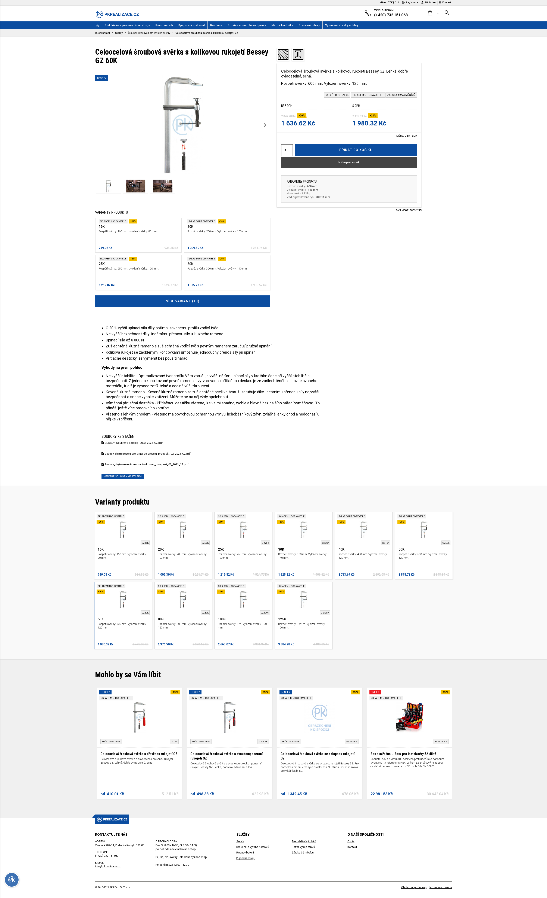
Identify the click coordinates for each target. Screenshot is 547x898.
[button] (433, 13)
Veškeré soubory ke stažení (123, 476)
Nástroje (216, 25)
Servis (240, 841)
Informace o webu (440, 887)
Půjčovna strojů (245, 858)
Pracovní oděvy (309, 25)
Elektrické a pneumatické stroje (127, 25)
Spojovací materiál (191, 25)
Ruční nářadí (164, 25)
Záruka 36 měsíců (303, 852)
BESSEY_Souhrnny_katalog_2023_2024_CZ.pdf (134, 442)
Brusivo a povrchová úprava (247, 25)
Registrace (412, 2)
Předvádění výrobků (304, 841)
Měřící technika (282, 25)
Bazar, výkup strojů (303, 847)
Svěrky (119, 32)
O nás (350, 841)
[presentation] (264, 125)
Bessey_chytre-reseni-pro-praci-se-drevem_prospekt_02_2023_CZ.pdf (148, 453)
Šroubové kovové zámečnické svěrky (149, 32)
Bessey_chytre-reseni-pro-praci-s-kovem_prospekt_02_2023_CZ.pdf (146, 464)
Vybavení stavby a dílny (341, 25)
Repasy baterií (245, 852)
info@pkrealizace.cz (108, 866)
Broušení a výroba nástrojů (252, 847)
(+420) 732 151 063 (107, 855)
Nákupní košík (349, 162)
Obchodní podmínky (413, 887)
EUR (396, 2)
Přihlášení (430, 2)
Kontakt (446, 2)
